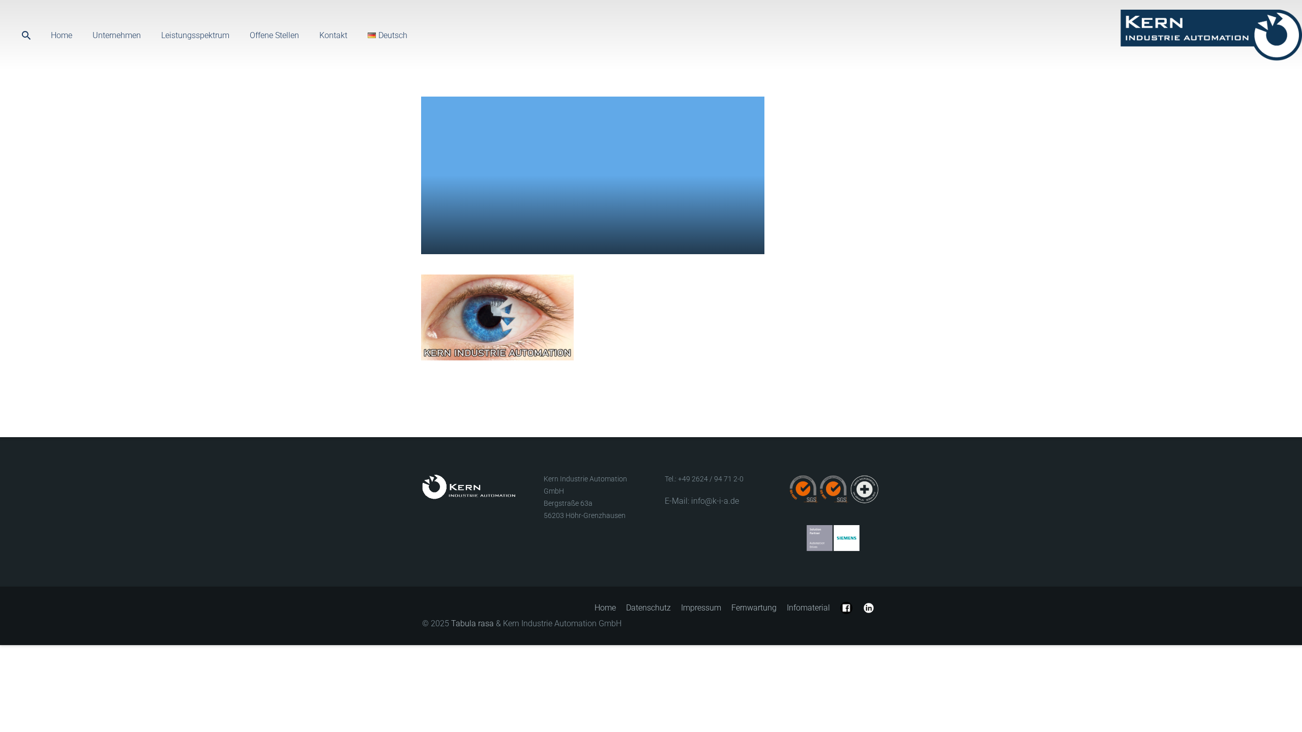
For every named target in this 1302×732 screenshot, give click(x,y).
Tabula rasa (472, 623)
